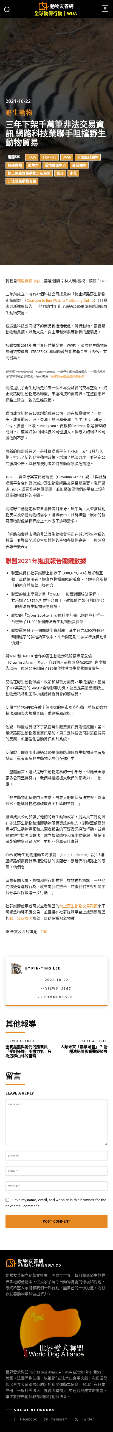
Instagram (59, 1419)
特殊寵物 (15, 165)
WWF (67, 157)
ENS (44, 931)
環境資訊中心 (55, 165)
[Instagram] (45, 1419)
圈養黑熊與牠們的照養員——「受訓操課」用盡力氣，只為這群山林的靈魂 (29, 1051)
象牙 (60, 173)
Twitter (88, 1419)
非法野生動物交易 (22, 181)
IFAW (31, 157)
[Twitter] (76, 1419)
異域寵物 (79, 165)
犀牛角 (33, 165)
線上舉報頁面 (20, 918)
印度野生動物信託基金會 (67, 376)
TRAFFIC (49, 157)
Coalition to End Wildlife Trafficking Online (60, 300)
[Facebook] (15, 1419)
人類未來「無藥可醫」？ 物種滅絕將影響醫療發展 (84, 1049)
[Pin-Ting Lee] (18, 968)
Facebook (28, 1419)
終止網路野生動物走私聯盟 (29, 173)
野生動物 (19, 113)
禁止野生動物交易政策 (78, 906)
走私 (73, 173)
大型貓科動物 (87, 157)
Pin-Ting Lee (45, 968)
